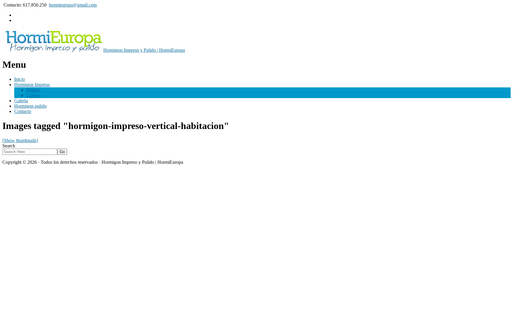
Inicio (19, 79)
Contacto (22, 111)
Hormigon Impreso (32, 84)
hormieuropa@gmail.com (73, 4)
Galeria (21, 100)
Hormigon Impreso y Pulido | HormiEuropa (144, 50)
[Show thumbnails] (20, 140)
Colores (33, 95)
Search (8, 145)
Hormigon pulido (30, 105)
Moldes (33, 89)
